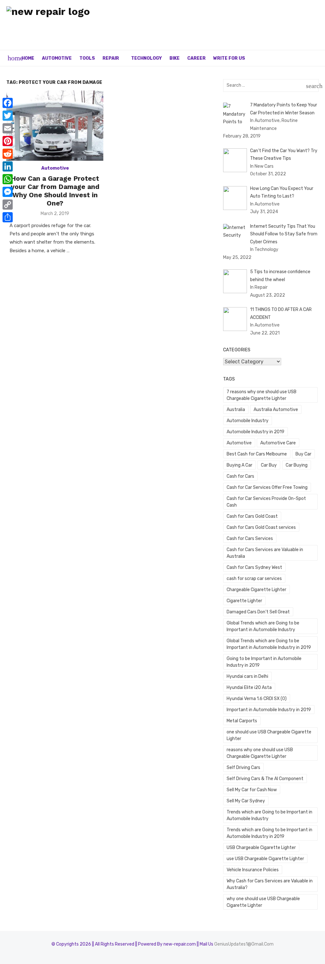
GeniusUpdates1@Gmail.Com (244, 944)
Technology (146, 58)
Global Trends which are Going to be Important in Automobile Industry (263, 626)
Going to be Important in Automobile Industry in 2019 (264, 662)
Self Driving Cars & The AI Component (265, 778)
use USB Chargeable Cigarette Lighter (265, 858)
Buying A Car (239, 465)
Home (28, 58)
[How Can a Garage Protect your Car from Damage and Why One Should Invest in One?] (54, 126)
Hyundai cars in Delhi (247, 676)
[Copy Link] (7, 204)
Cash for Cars (240, 476)
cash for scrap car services (254, 578)
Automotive (57, 58)
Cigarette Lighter (244, 600)
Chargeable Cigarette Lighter (256, 589)
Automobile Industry (248, 420)
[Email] (7, 128)
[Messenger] (7, 191)
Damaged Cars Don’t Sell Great (258, 612)
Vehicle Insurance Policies (253, 870)
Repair (111, 58)
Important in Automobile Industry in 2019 (269, 709)
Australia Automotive (276, 409)
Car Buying (297, 465)
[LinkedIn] (7, 166)
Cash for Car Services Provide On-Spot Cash (266, 502)
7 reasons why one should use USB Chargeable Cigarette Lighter (261, 395)
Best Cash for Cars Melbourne (257, 454)
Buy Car (303, 454)
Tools (87, 58)
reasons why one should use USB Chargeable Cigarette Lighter (260, 753)
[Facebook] (7, 103)
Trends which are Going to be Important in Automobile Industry (269, 815)
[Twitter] (7, 115)
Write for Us (229, 58)
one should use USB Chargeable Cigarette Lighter (269, 735)
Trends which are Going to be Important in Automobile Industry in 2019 (269, 833)
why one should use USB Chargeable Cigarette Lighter (263, 902)
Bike (174, 58)
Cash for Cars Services (250, 538)
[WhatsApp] (7, 179)
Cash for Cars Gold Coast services (261, 527)
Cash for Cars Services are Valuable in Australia (265, 553)
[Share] (7, 217)
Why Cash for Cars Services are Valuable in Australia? (270, 884)
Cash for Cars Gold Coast (252, 516)
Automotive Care (278, 443)
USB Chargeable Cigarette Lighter (261, 847)
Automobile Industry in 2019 (255, 432)
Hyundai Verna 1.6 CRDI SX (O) (257, 698)
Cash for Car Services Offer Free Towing (267, 487)
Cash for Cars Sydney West (254, 567)
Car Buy (269, 465)
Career (196, 58)
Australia (236, 409)
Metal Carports (242, 721)
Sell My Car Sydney (246, 801)
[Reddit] (7, 153)
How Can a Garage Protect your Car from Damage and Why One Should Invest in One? (55, 190)
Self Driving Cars (243, 767)
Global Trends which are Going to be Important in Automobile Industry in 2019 (269, 644)
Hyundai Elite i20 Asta (249, 687)
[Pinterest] (7, 141)
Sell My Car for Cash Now (252, 789)
